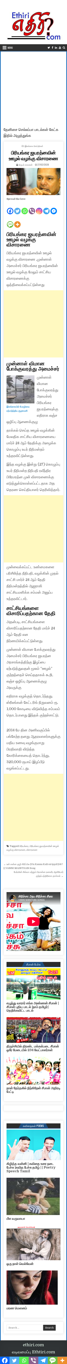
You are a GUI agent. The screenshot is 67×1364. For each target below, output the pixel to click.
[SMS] (10, 221)
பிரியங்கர (23, 846)
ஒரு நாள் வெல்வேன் (20, 1264)
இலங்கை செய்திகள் (34, 145)
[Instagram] (39, 208)
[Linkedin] (56, 47)
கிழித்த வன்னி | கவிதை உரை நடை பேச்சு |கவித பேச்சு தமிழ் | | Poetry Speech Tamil (31, 1167)
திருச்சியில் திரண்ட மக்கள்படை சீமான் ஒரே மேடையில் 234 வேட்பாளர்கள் (33, 1048)
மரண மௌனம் (17, 1308)
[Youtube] (60, 47)
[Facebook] (52, 47)
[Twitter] (49, 47)
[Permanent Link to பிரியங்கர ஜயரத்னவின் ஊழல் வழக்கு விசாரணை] (34, 181)
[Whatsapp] (24, 208)
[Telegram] (46, 208)
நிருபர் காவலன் (26, 164)
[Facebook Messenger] (53, 208)
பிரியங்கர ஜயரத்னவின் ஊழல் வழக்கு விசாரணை (33, 155)
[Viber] (32, 208)
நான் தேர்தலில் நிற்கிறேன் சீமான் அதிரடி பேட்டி (33, 1090)
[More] (17, 221)
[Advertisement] (33, 87)
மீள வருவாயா (16, 1218)
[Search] (64, 47)
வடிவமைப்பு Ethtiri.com (33, 1352)
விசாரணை (31, 849)
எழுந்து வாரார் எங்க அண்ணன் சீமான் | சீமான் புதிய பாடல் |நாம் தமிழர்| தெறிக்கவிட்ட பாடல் (33, 1006)
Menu (10, 47)
